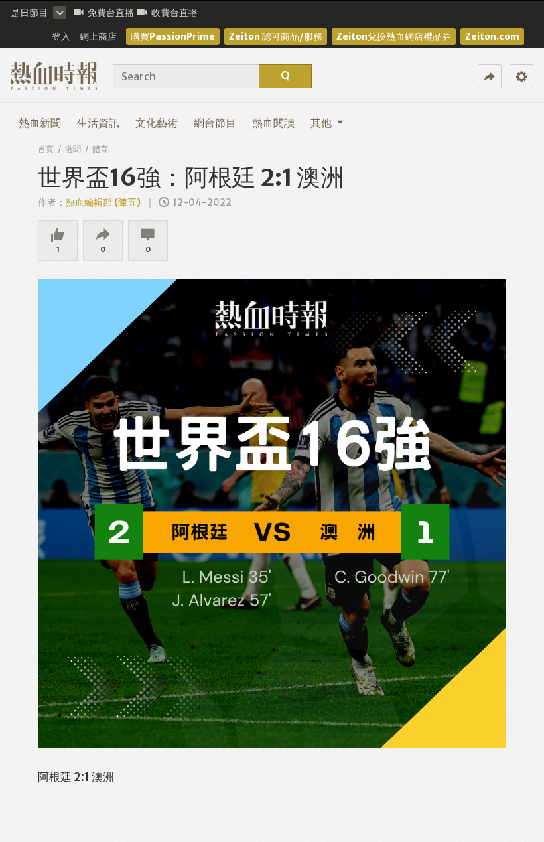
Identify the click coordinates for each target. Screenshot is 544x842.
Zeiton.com (492, 36)
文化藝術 (156, 122)
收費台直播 (174, 13)
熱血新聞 (40, 122)
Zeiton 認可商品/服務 (275, 36)
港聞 (73, 149)
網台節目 (215, 122)
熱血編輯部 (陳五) (103, 202)
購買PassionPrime (173, 36)
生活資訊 (98, 122)
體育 (100, 149)
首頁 (46, 149)
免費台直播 (111, 13)
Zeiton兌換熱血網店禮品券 (393, 36)
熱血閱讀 (273, 122)
